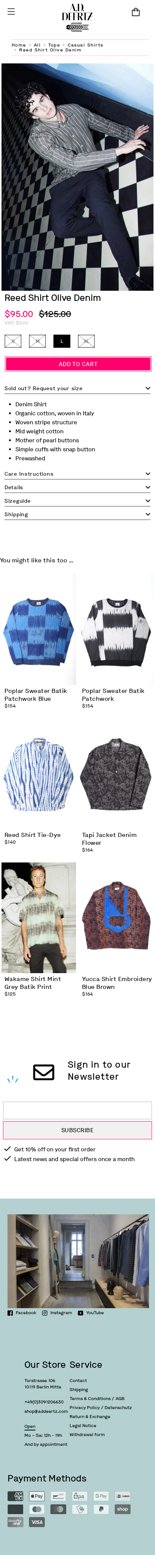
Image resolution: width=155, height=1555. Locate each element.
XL (86, 341)
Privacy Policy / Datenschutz (101, 1408)
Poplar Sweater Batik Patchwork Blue (36, 695)
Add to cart (78, 364)
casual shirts (85, 45)
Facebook (26, 1313)
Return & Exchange (90, 1417)
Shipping (79, 1390)
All (37, 45)
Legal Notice (83, 1426)
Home (19, 45)
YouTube (95, 1313)
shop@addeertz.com (46, 1411)
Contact (78, 1381)
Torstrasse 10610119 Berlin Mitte (42, 1384)
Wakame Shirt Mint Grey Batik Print (33, 983)
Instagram (61, 1313)
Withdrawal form (87, 1435)
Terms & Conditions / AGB (97, 1399)
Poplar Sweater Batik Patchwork (113, 695)
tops (54, 45)
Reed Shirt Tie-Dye (33, 835)
